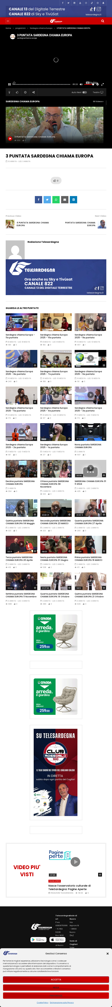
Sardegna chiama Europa (41, 28)
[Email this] (64, 199)
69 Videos (97, 101)
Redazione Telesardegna (43, 242)
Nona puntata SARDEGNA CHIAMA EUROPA (88, 446)
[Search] (102, 21)
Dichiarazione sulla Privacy (62, 1002)
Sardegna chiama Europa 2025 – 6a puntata (88, 373)
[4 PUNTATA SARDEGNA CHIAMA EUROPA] (10, 224)
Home (8, 28)
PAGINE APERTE (54, 881)
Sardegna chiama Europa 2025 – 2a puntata (19, 446)
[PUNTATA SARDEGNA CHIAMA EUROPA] (102, 224)
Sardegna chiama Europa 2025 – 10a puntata (54, 336)
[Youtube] (80, 3)
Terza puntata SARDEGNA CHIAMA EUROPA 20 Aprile (19, 559)
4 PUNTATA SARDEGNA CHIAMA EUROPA (33, 224)
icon (21, 321)
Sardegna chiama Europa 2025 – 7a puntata (54, 373)
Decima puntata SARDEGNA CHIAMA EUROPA (20, 482)
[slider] (41, 84)
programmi (20, 28)
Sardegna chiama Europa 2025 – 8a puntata (19, 373)
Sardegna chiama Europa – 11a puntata (20, 336)
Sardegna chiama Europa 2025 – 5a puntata (19, 409)
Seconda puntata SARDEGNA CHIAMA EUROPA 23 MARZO (55, 522)
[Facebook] (62, 3)
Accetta (56, 979)
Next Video (100, 216)
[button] (107, 953)
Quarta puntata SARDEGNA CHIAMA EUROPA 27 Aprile (89, 522)
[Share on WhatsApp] (56, 199)
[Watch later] (97, 3)
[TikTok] (92, 3)
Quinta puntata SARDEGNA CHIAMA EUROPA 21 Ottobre (89, 595)
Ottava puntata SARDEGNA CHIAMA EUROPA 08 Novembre (54, 484)
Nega (56, 987)
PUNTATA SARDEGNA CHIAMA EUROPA (80, 224)
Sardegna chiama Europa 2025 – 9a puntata (88, 336)
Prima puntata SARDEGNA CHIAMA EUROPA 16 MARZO (88, 559)
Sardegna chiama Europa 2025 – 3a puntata (88, 409)
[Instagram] (86, 3)
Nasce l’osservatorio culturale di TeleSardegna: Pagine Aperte (69, 887)
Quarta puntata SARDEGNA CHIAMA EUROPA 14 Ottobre (54, 595)
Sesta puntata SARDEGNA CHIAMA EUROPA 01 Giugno (54, 559)
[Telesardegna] (56, 21)
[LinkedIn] (74, 3)
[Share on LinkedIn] (73, 199)
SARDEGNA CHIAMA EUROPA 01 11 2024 (90, 482)
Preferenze (56, 995)
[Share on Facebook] (38, 199)
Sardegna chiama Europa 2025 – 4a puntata (54, 409)
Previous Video (13, 216)
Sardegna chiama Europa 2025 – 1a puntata (54, 446)
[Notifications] (103, 3)
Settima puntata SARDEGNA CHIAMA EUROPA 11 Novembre (21, 595)
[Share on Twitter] (47, 199)
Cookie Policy (42, 1002)
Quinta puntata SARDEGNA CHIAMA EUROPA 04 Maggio (20, 522)
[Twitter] (68, 3)
